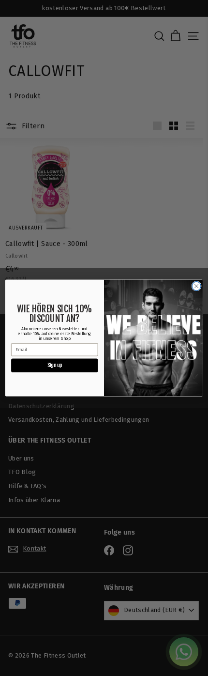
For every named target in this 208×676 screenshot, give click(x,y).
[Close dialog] (196, 286)
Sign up (54, 365)
